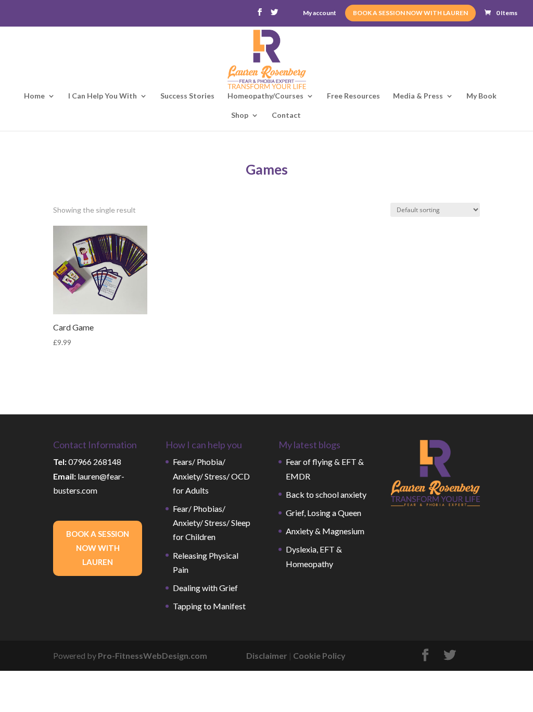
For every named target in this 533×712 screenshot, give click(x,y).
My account (319, 13)
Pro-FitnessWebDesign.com (152, 655)
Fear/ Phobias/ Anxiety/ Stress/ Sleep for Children (211, 523)
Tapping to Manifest (209, 606)
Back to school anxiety (326, 494)
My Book (481, 96)
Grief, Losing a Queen (323, 513)
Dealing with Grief (205, 588)
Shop (239, 115)
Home (34, 96)
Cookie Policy (319, 655)
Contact (286, 115)
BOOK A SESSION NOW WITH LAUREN (410, 13)
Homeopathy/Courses (265, 96)
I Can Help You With (102, 96)
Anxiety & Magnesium (325, 531)
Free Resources (353, 96)
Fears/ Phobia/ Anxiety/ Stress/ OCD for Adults (211, 476)
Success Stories (187, 96)
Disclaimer (266, 655)
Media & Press (418, 96)
